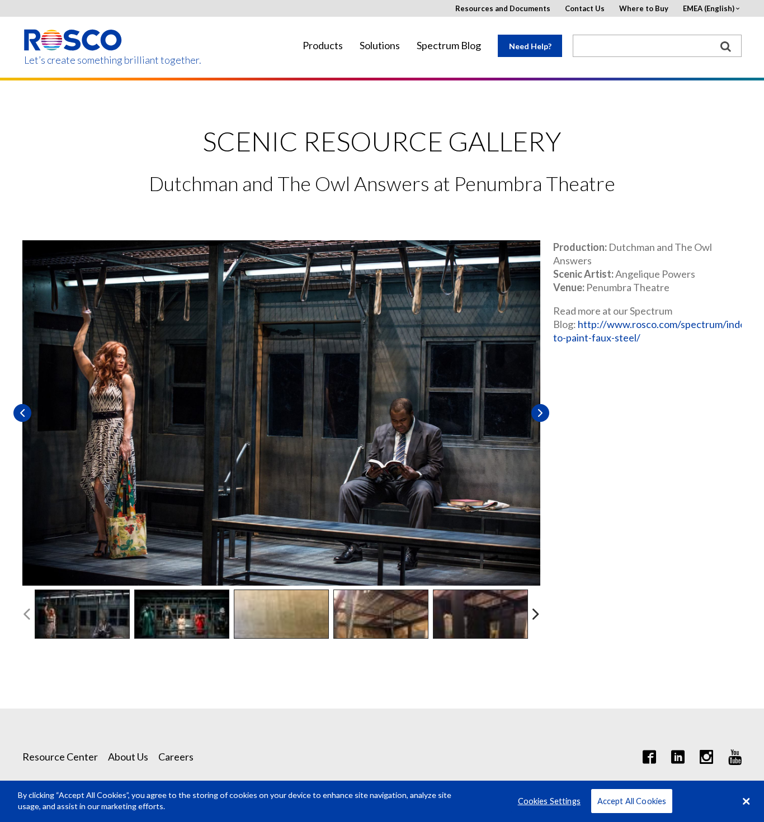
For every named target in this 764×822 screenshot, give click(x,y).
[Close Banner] (746, 801)
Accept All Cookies (632, 801)
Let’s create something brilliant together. (73, 60)
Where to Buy (643, 8)
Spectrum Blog (449, 45)
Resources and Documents (502, 8)
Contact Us (585, 8)
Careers (176, 756)
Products (323, 45)
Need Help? (530, 46)
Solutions (380, 45)
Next (540, 413)
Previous (22, 413)
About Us (128, 756)
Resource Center (60, 756)
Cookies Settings (549, 801)
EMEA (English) (708, 8)
